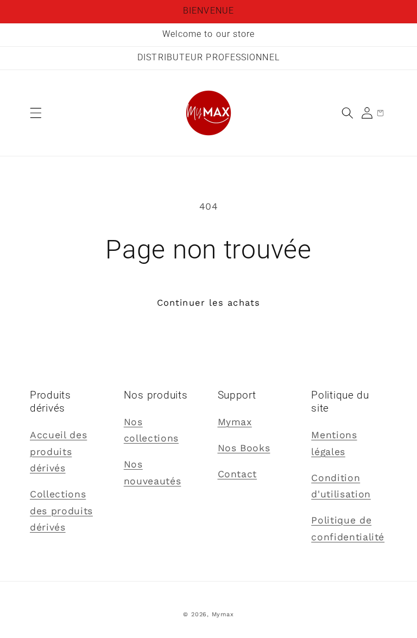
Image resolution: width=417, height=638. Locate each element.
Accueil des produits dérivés (58, 451)
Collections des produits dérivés (61, 511)
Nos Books (244, 448)
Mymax (235, 421)
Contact (237, 474)
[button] (36, 113)
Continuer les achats (208, 303)
